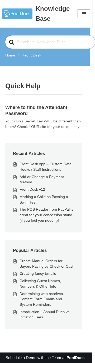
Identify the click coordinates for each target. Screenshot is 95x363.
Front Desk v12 (32, 189)
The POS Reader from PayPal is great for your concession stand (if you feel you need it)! (46, 214)
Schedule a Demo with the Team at (45, 357)
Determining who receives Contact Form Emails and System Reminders (41, 299)
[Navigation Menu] (84, 13)
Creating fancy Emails (38, 273)
